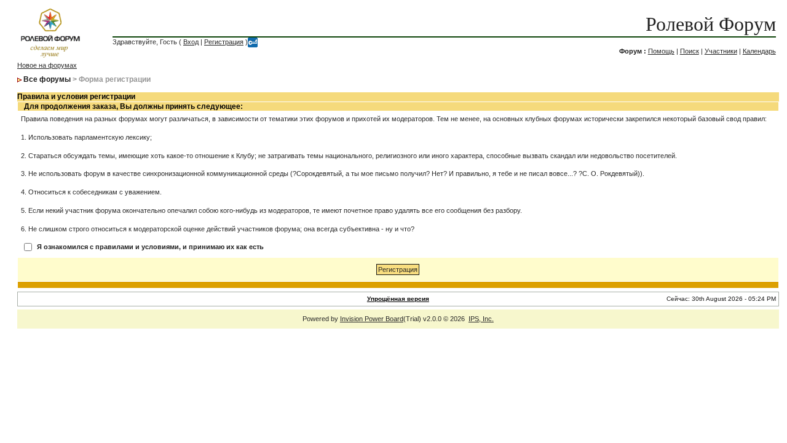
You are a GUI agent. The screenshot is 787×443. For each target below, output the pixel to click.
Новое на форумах (47, 65)
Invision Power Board (371, 318)
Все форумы (47, 79)
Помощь (661, 51)
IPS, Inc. (481, 318)
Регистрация (223, 42)
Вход (191, 42)
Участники (721, 51)
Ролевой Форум (711, 24)
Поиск (689, 51)
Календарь (759, 51)
